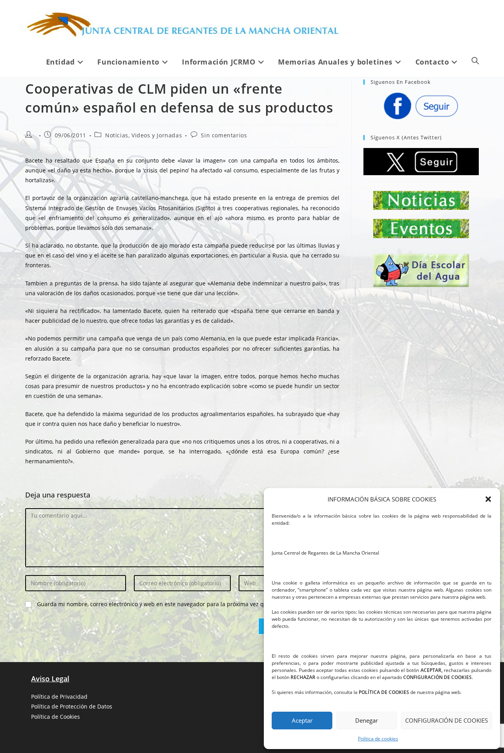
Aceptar (302, 720)
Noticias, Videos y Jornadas (143, 135)
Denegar (366, 720)
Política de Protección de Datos (71, 706)
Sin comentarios (224, 135)
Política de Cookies (55, 716)
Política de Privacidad (59, 696)
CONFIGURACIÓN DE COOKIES (446, 720)
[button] (488, 499)
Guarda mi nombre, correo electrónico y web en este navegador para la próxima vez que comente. (166, 604)
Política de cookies (378, 738)
